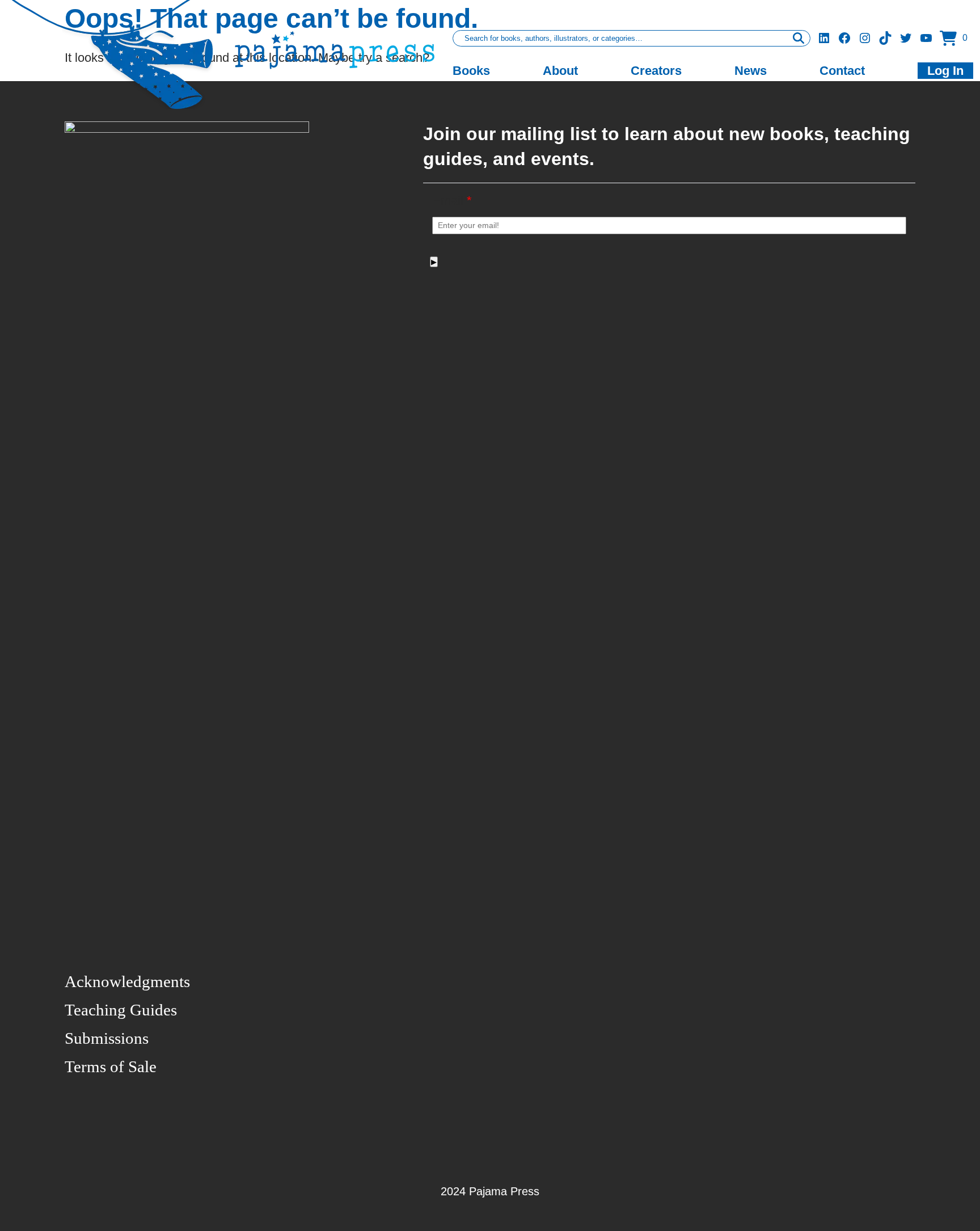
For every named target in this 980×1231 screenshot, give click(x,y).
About (560, 71)
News (750, 71)
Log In (945, 71)
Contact (842, 71)
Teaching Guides (121, 1010)
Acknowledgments (127, 981)
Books (471, 71)
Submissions (107, 1038)
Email (452, 200)
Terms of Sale (111, 1066)
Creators (656, 71)
